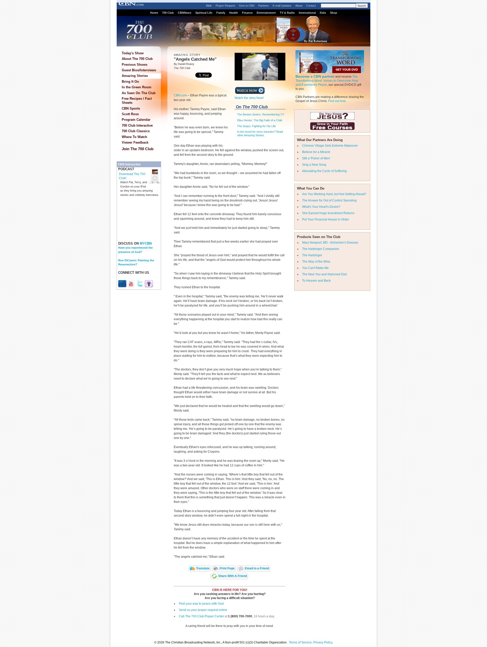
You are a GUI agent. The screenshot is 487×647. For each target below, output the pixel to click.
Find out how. (337, 101)
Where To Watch (134, 137)
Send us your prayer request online (203, 610)
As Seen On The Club (138, 93)
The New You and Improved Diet (324, 274)
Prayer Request (225, 5)
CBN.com (180, 95)
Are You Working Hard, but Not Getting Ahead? (334, 194)
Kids (323, 12)
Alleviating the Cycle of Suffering (324, 171)
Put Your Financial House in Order (325, 219)
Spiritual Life (203, 12)
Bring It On (130, 81)
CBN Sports (131, 108)
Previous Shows (134, 64)
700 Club (168, 12)
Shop (333, 12)
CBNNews (184, 12)
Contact (311, 5)
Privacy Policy (322, 642)
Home (154, 12)
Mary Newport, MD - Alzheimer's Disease (330, 242)
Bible (209, 5)
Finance (247, 12)
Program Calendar (136, 120)
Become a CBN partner (315, 76)
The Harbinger (312, 255)
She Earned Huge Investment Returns (328, 213)
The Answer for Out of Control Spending (329, 200)
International (307, 12)
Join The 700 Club (137, 149)
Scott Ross (130, 114)
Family (220, 12)
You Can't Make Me (315, 268)
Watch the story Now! (249, 98)
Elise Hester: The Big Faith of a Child (259, 120)
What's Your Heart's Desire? (321, 207)
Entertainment (266, 12)
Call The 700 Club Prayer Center (201, 616)
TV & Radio (287, 12)
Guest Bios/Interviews (139, 70)
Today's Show (133, 53)
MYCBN (146, 243)
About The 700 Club (137, 59)
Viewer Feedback (135, 142)
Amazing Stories (135, 76)
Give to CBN (246, 5)
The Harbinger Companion (320, 249)
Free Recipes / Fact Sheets (137, 101)
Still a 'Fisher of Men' (316, 158)
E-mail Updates (282, 5)
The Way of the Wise (316, 261)
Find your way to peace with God (201, 603)
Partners (263, 5)
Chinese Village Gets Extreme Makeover (330, 145)
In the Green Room (136, 87)
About (298, 5)
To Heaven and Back (316, 280)
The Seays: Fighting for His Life (256, 126)
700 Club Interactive (137, 125)
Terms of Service (300, 642)
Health (233, 12)
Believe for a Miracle (316, 152)
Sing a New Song (314, 164)
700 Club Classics (136, 131)
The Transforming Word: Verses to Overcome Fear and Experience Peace (326, 81)
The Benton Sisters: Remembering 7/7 (260, 114)
